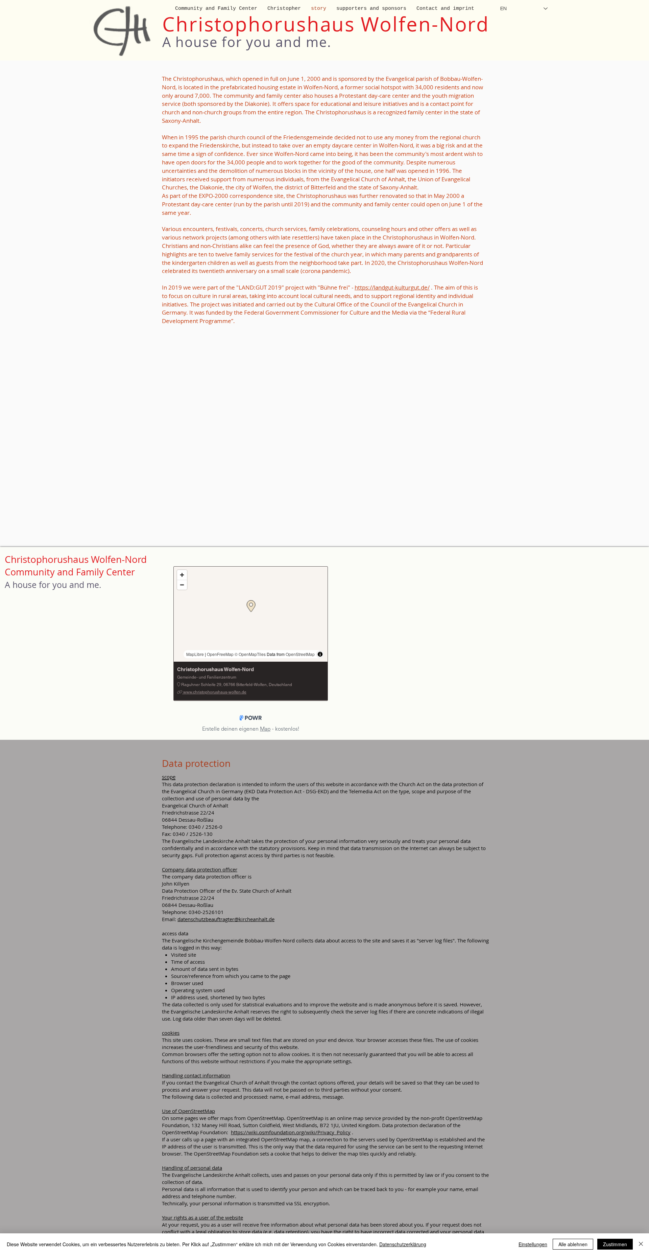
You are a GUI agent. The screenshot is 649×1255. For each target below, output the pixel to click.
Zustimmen (615, 1244)
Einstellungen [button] (533, 1244)
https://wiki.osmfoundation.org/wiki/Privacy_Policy (291, 1132)
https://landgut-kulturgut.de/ (392, 287)
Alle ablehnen (572, 1244)
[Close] (641, 1244)
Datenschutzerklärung (402, 1244)
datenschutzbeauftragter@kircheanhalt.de (225, 919)
